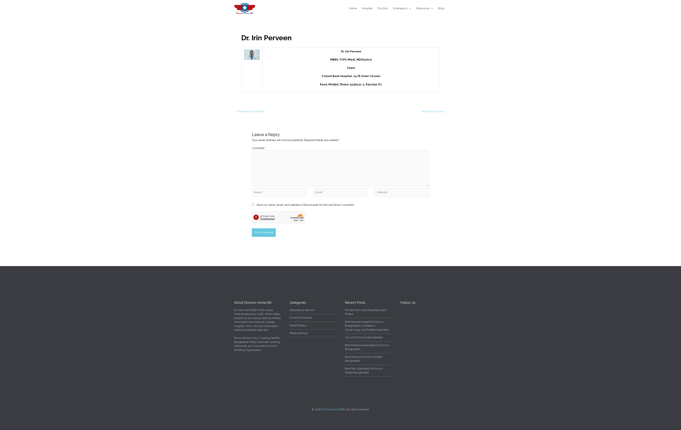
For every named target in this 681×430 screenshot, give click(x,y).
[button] (409, 8)
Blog (441, 8)
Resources (423, 8)
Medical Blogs (299, 333)
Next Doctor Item (434, 111)
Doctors (383, 8)
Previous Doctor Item (249, 111)
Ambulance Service (302, 310)
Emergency (400, 8)
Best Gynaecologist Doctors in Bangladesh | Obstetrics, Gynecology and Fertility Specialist (367, 325)
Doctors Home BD (333, 409)
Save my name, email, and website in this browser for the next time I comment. (305, 204)
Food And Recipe (301, 317)
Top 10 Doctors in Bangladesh (364, 337)
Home (353, 8)
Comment (259, 148)
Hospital (367, 8)
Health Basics (298, 325)
